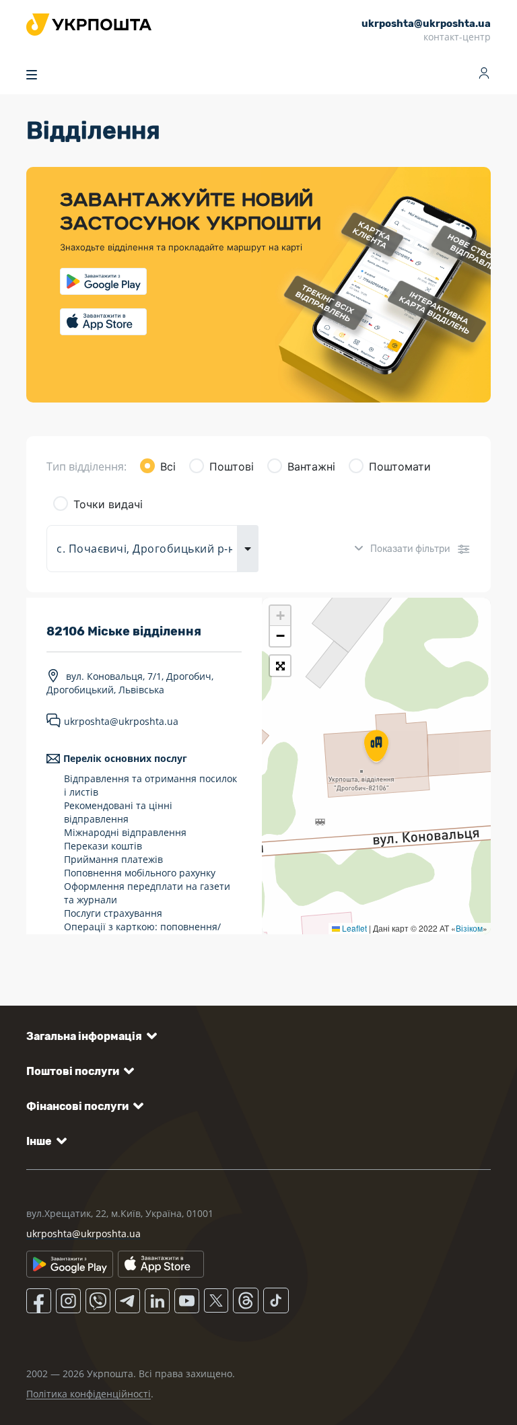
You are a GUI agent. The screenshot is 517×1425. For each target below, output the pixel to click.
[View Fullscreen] (280, 666)
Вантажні (311, 466)
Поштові (231, 466)
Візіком (469, 928)
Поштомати (400, 466)
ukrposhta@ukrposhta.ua (121, 721)
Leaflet (353, 928)
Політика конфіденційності (88, 1393)
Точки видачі (108, 504)
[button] (376, 747)
